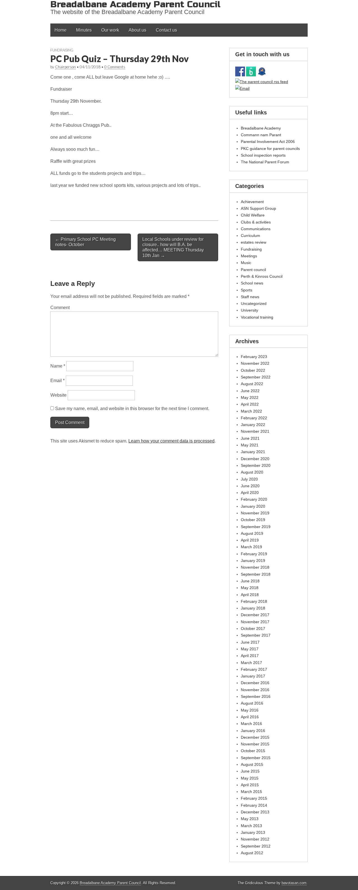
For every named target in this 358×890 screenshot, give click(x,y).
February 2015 (254, 798)
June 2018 (250, 581)
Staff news (250, 297)
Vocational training (257, 317)
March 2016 (251, 723)
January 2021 (253, 451)
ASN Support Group (258, 208)
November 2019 (255, 513)
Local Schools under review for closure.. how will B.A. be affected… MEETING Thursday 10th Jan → (173, 247)
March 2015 (251, 791)
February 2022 (254, 418)
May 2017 (249, 649)
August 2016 (252, 703)
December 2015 (255, 737)
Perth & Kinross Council (261, 276)
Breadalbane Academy (261, 128)
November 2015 (255, 744)
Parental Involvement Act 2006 (268, 141)
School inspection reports (263, 155)
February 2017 (254, 669)
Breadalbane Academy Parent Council (110, 883)
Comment (60, 307)
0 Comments (114, 67)
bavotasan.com (294, 883)
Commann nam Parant (261, 135)
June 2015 (250, 771)
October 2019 (253, 519)
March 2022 (251, 411)
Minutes (84, 30)
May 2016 (249, 710)
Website (58, 395)
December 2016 (255, 683)
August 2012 (252, 853)
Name (57, 366)
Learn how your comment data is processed (171, 441)
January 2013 (253, 832)
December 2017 (255, 615)
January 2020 (253, 506)
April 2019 (250, 540)
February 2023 (254, 356)
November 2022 (255, 363)
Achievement (252, 201)
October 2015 (253, 750)
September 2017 (255, 635)
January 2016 (253, 730)
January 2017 (253, 676)
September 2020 (255, 465)
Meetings (249, 256)
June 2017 (250, 642)
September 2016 (255, 696)
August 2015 (252, 764)
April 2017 (250, 655)
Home (61, 30)
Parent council (253, 269)
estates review (253, 242)
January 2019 (253, 560)
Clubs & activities (256, 222)
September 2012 (255, 846)
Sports (246, 290)
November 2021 (255, 431)
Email (57, 380)
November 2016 (255, 689)
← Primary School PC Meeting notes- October (85, 242)
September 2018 (255, 574)
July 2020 (249, 479)
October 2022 (253, 370)
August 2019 (252, 533)
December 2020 (255, 458)
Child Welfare (253, 215)
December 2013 (255, 812)
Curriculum (250, 235)
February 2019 (254, 554)
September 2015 (255, 757)
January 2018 (253, 608)
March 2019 (251, 547)
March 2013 (251, 825)
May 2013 (249, 818)
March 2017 (251, 662)
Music (246, 262)
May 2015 (249, 778)
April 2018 (250, 594)
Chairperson (65, 67)
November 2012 (255, 839)
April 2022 (250, 404)
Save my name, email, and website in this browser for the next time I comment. (132, 408)
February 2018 (254, 601)
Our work (110, 30)
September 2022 (255, 377)
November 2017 (255, 622)
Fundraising (61, 50)
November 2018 (255, 567)
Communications (255, 229)
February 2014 (254, 805)
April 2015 (250, 785)
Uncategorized (254, 303)
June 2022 (250, 391)
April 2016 (250, 717)
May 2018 (249, 587)
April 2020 (250, 492)
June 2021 (250, 438)
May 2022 (249, 397)
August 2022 (252, 384)
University (249, 310)
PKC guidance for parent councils (270, 148)
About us (137, 30)
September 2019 (255, 526)
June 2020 (250, 486)
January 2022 (253, 424)
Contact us (166, 30)
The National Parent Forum (265, 162)
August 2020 (252, 472)
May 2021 (249, 445)
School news (252, 283)
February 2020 (254, 499)
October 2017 (253, 628)
